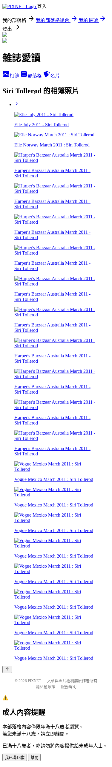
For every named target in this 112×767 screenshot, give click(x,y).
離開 (34, 757)
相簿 (15, 75)
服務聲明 (68, 686)
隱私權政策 (45, 686)
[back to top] (7, 669)
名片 (55, 75)
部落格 (35, 75)
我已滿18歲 (14, 757)
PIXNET (34, 680)
